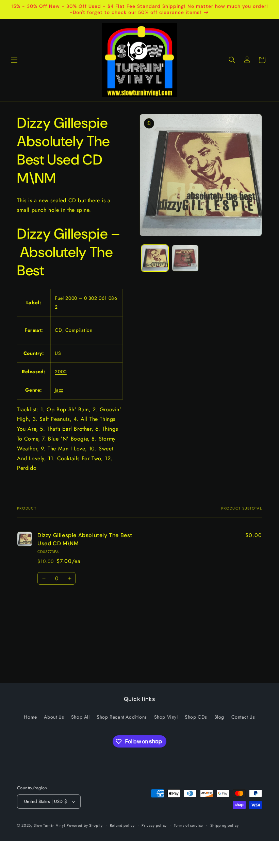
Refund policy (122, 825)
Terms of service (188, 825)
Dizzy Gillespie (62, 233)
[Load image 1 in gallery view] (154, 258)
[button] (14, 59)
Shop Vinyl (166, 717)
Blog (219, 717)
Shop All (80, 717)
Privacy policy (154, 825)
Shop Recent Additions (122, 717)
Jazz (59, 390)
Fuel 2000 (66, 298)
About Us (54, 717)
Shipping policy (224, 825)
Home (30, 717)
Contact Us (243, 717)
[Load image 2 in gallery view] (185, 258)
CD (58, 330)
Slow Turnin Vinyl (49, 825)
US (58, 353)
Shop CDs (196, 717)
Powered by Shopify (85, 825)
